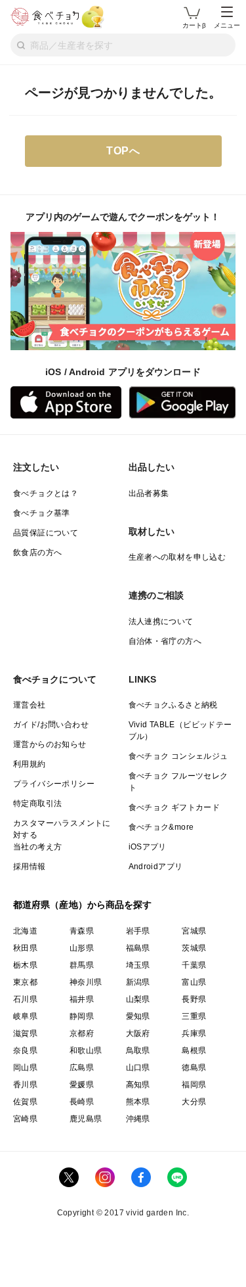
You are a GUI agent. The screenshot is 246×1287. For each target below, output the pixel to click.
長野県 (194, 999)
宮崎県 (25, 1118)
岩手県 (138, 931)
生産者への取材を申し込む (177, 557)
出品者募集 (149, 493)
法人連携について (161, 621)
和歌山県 (86, 1050)
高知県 (138, 1084)
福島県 (138, 948)
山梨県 (138, 999)
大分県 (194, 1101)
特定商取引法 (37, 803)
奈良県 (25, 1050)
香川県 (25, 1084)
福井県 (82, 999)
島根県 (194, 1050)
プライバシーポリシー (53, 783)
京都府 (82, 1033)
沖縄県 (138, 1118)
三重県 (194, 1016)
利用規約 (29, 764)
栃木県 (25, 965)
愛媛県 (82, 1084)
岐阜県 (25, 1016)
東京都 (25, 982)
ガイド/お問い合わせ (51, 724)
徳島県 (194, 1067)
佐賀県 (25, 1101)
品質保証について (45, 532)
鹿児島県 (86, 1118)
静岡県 (82, 1016)
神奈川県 (86, 982)
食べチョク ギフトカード (174, 807)
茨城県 (194, 948)
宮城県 (194, 931)
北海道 (25, 931)
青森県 (82, 931)
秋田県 (25, 948)
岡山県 (25, 1067)
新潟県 (138, 982)
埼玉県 (138, 965)
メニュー (227, 25)
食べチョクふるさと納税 (173, 705)
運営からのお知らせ (50, 744)
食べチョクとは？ (45, 493)
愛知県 (138, 1016)
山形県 (82, 948)
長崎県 (82, 1101)
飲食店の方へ (37, 552)
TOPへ (123, 150)
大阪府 (138, 1033)
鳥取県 (138, 1050)
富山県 (194, 982)
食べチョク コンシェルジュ (178, 756)
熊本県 (138, 1101)
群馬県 (82, 965)
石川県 (25, 999)
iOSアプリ (148, 846)
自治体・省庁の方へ (165, 641)
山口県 (138, 1067)
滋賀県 (25, 1033)
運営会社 (29, 705)
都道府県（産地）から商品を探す (82, 904)
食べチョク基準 (41, 513)
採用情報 (29, 866)
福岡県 (194, 1084)
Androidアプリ (156, 866)
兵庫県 (194, 1033)
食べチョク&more (161, 827)
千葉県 (194, 965)
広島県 (82, 1067)
